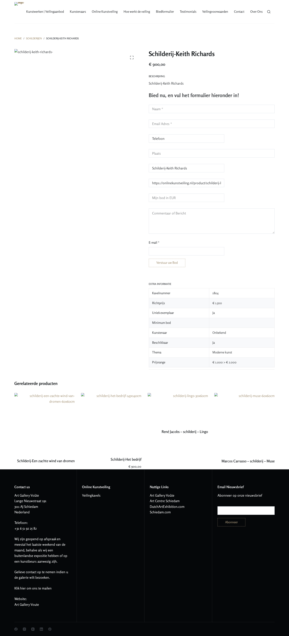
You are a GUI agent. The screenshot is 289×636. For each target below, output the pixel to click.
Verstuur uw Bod (167, 263)
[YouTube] (32, 629)
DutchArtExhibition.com (167, 506)
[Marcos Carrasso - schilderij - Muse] (244, 423)
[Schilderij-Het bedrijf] (111, 422)
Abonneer (231, 522)
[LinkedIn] (41, 629)
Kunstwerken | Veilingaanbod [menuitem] (45, 12)
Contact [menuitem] (239, 12)
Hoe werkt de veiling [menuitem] (137, 12)
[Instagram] (24, 629)
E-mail (154, 242)
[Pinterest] (49, 629)
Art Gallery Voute (26, 604)
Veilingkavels (91, 495)
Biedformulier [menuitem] (165, 12)
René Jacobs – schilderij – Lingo (185, 431)
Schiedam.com (160, 512)
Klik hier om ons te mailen (33, 588)
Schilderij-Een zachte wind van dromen (46, 461)
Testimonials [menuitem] (188, 12)
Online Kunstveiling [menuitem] (105, 12)
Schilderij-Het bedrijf (126, 459)
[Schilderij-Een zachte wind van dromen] (44, 423)
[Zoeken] (268, 11)
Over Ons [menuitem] (256, 12)
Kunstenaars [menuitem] (78, 12)
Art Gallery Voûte (26, 495)
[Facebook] (16, 629)
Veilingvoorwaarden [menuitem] (215, 12)
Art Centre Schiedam (165, 501)
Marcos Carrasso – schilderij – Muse (248, 461)
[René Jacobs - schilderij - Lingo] (178, 408)
